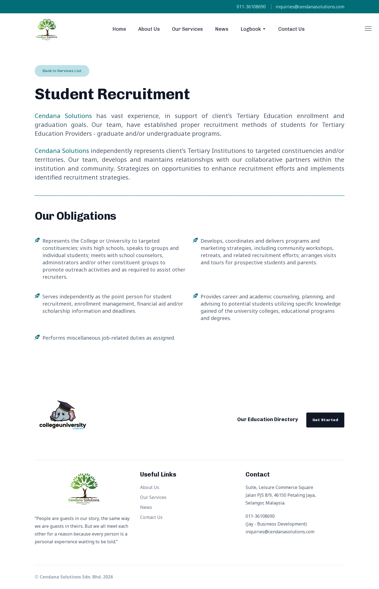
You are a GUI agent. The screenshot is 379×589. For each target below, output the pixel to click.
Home (119, 29)
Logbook (251, 29)
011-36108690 (251, 7)
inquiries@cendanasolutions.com (310, 7)
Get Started (325, 420)
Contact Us (291, 29)
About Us (149, 29)
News (221, 29)
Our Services (187, 29)
